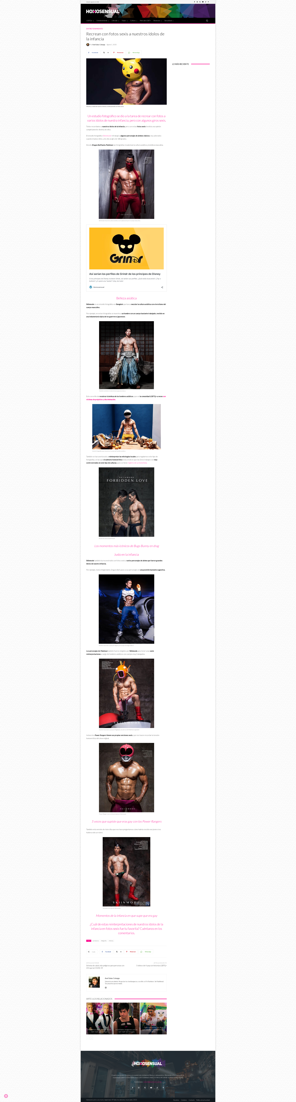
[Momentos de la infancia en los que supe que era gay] (99, 1018)
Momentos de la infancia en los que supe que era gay (99, 1030)
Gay (99, 1026)
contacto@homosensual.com (152, 1082)
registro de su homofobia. (137, 463)
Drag (153, 1024)
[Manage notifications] (6, 1096)
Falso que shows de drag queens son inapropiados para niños (153, 1029)
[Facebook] (194, 2)
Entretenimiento (94, 29)
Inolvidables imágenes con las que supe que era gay (126, 1030)
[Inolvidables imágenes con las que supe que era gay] (126, 1018)
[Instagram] (197, 2)
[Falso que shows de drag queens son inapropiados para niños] (153, 1018)
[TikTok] (205, 2)
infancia (111, 940)
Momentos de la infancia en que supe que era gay (126, 915)
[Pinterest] (208, 2)
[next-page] (91, 1038)
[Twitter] (200, 2)
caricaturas (96, 940)
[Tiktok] (157, 1087)
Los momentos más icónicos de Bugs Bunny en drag (126, 546)
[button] (207, 20)
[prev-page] (87, 1038)
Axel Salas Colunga (98, 44)
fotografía (103, 940)
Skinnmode (107, 136)
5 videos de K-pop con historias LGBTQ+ (151, 965)
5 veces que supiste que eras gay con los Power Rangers (126, 821)
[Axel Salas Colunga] (88, 44)
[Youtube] (202, 2)
